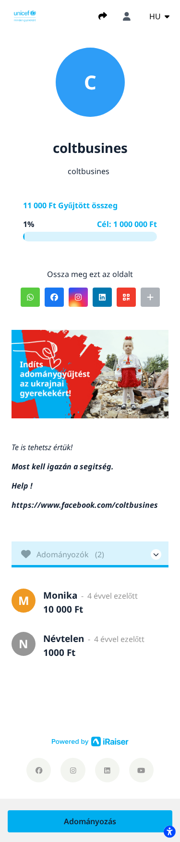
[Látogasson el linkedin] (107, 770)
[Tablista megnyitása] (90, 554)
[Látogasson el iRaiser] (90, 741)
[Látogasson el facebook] (38, 770)
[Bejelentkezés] (127, 16)
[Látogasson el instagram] (72, 770)
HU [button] (156, 16)
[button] (30, 297)
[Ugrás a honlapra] (25, 15)
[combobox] (159, 16)
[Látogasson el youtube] (141, 770)
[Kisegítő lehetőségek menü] (169, 831)
